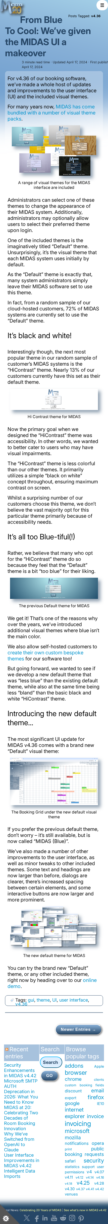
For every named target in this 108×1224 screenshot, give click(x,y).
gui (31, 1000)
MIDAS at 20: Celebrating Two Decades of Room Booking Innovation (21, 1118)
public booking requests (84, 1151)
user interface (73, 1000)
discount (73, 1090)
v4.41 (90, 1189)
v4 (89, 1171)
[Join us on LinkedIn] (45, 1218)
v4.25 (83, 1183)
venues (71, 1194)
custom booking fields (84, 1085)
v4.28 (99, 1183)
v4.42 (99, 1189)
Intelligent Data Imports (19, 1173)
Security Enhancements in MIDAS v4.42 (20, 1070)
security (94, 1160)
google (72, 1103)
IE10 (100, 1103)
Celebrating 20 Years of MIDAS (40, 1210)
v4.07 (99, 1172)
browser (76, 1072)
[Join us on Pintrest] (81, 1218)
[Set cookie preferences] (10, 1214)
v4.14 (90, 1177)
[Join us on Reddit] (63, 1218)
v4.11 (69, 1177)
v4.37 (80, 1189)
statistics (72, 1166)
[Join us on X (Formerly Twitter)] (27, 1218)
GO (49, 1075)
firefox (96, 1097)
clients (99, 1079)
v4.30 (70, 1188)
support (88, 1166)
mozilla (73, 1137)
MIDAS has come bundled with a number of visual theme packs (51, 113)
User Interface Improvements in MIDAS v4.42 (21, 1160)
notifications (77, 1143)
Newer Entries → (78, 1029)
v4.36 (21, 1004)
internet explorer (75, 1112)
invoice (95, 1116)
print (68, 1149)
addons (74, 1065)
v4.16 (100, 1177)
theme (43, 1000)
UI (54, 1000)
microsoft (77, 1130)
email (97, 1090)
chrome (73, 1079)
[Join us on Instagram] (72, 1218)
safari (70, 1160)
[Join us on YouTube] (54, 1218)
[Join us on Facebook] (36, 1218)
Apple (99, 1066)
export (70, 1097)
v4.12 (79, 1177)
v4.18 (68, 1183)
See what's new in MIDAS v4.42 (85, 1210)
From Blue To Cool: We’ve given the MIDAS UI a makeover (48, 36)
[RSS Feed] (7, 1051)
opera (98, 1143)
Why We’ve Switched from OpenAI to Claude (19, 1141)
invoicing (78, 1123)
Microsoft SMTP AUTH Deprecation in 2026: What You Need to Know (21, 1091)
